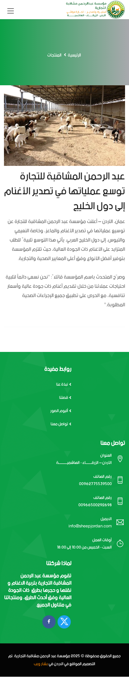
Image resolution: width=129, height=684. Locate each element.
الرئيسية (74, 55)
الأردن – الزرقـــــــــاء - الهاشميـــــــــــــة (84, 463)
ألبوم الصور (59, 411)
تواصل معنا (59, 424)
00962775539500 (95, 484)
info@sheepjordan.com (90, 526)
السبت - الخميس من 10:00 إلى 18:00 (84, 547)
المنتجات (54, 55)
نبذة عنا (62, 384)
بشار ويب (41, 664)
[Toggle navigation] (10, 11)
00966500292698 (95, 505)
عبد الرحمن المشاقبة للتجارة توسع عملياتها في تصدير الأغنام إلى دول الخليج (64, 191)
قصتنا (63, 398)
